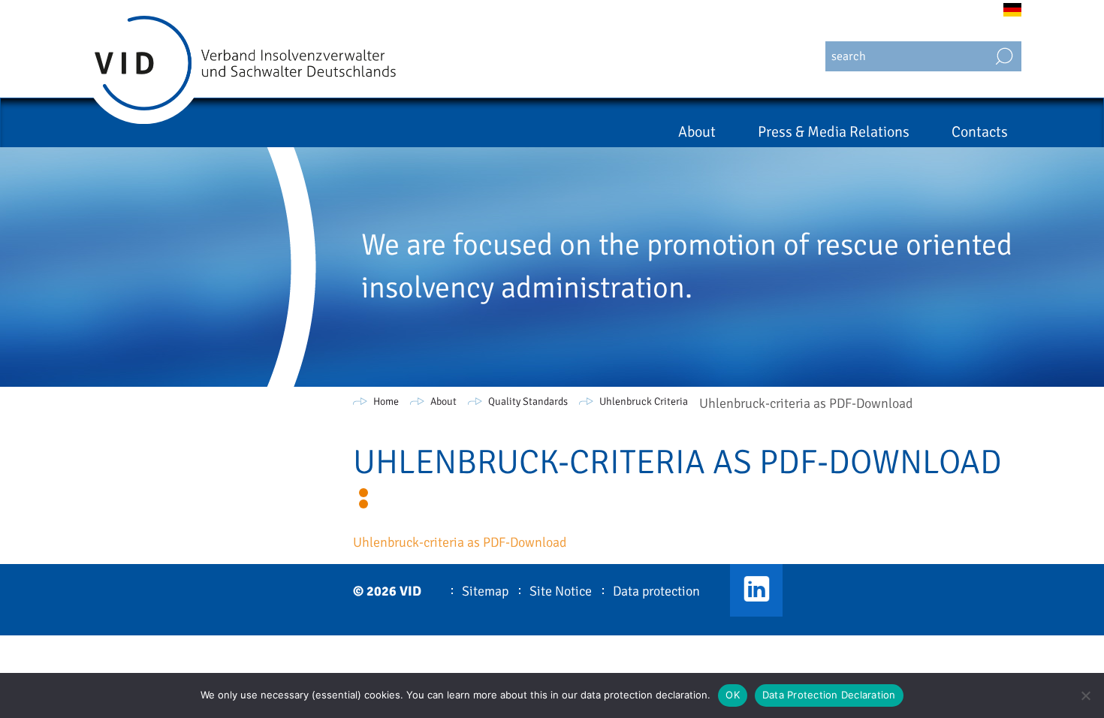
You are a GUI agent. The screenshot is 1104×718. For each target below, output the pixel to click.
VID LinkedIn (756, 590)
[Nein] (1085, 695)
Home (386, 401)
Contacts (980, 131)
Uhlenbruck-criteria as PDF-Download (459, 542)
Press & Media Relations (833, 131)
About (697, 131)
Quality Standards (528, 401)
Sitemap (485, 591)
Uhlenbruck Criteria (643, 401)
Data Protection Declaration (829, 695)
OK (732, 695)
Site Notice (560, 591)
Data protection (656, 591)
